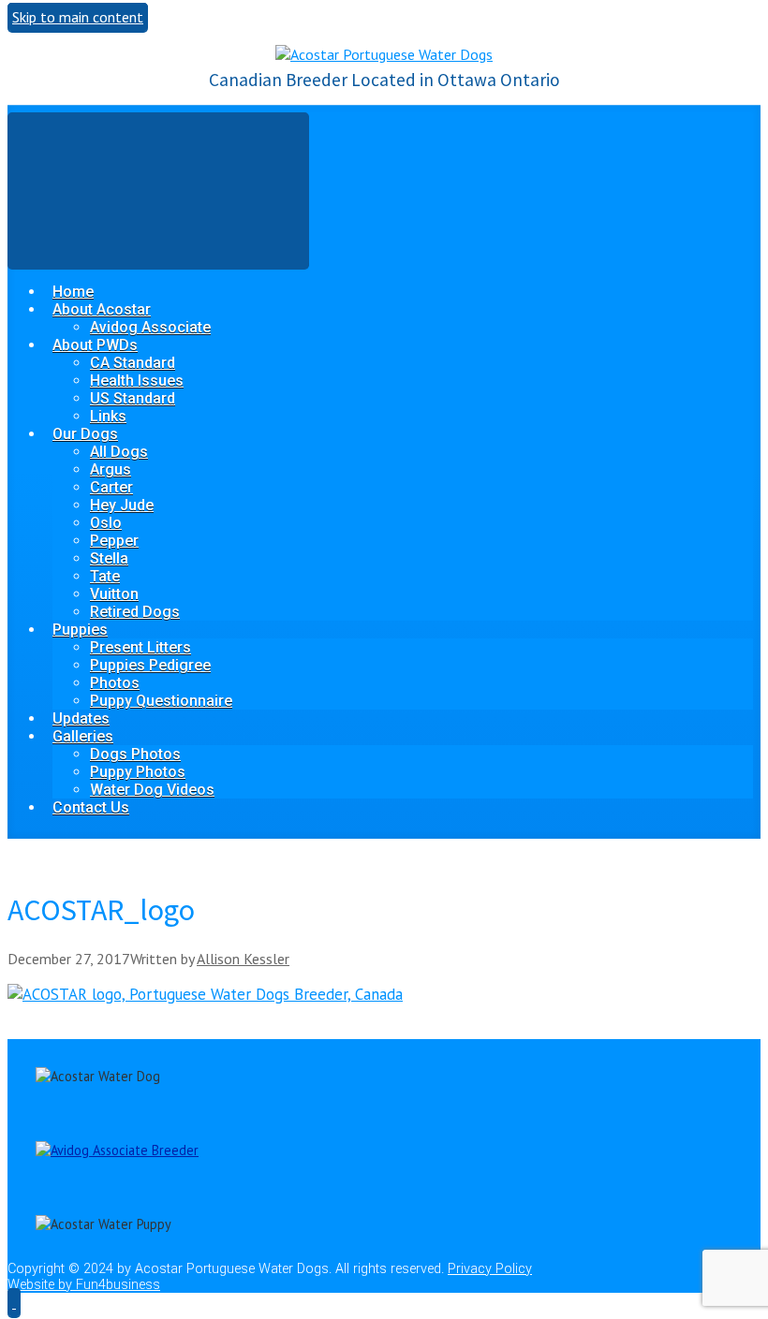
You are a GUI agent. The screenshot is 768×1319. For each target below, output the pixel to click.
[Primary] (158, 190)
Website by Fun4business (83, 1285)
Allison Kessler (243, 958)
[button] (14, 1302)
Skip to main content (77, 16)
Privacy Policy (490, 1269)
